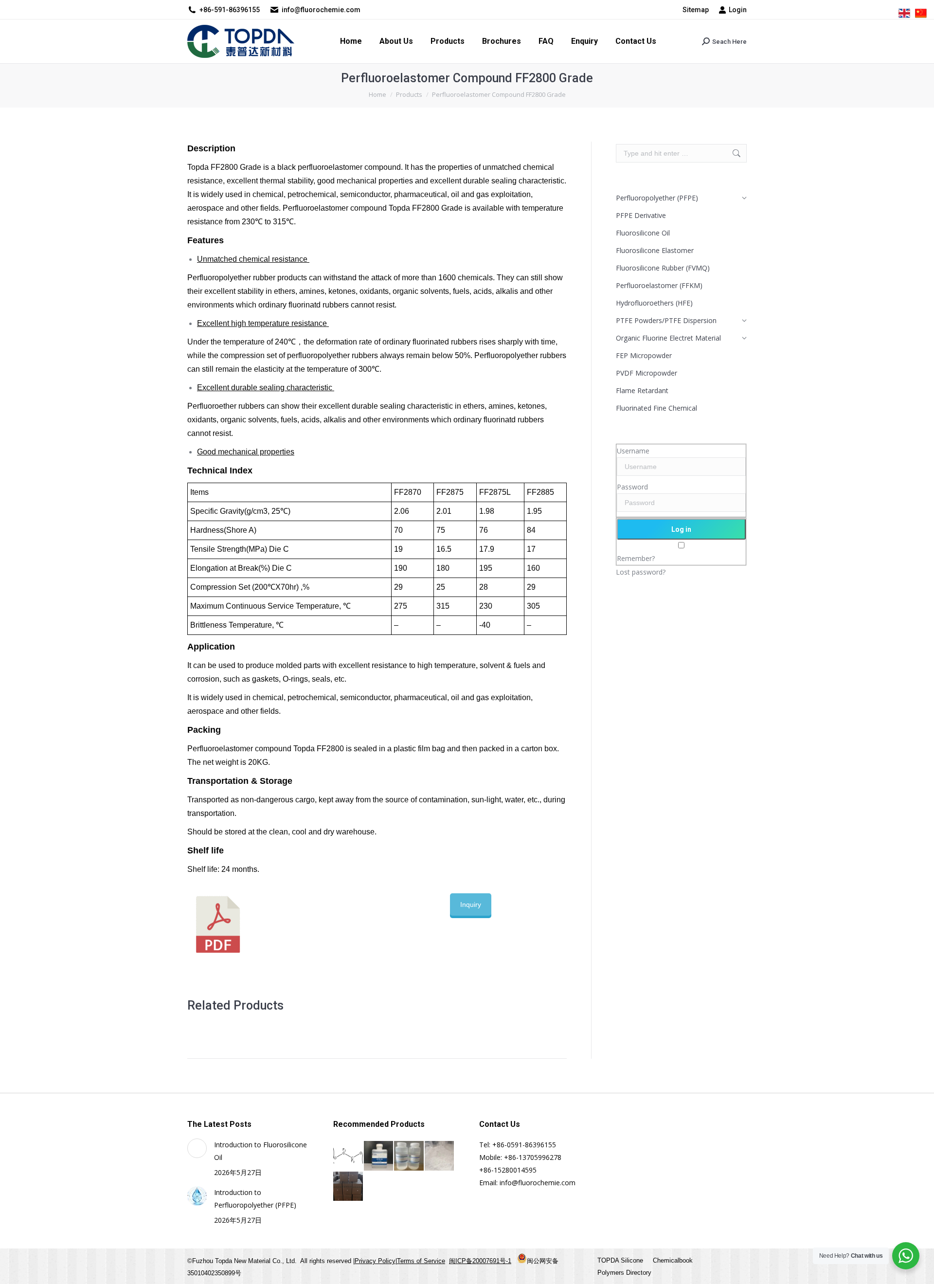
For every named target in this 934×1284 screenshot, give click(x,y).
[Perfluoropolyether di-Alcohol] (348, 1156)
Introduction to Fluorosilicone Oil (260, 1151)
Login (738, 10)
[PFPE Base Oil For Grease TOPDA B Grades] (379, 1156)
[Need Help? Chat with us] (905, 1255)
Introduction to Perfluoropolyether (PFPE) (255, 1199)
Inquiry (470, 904)
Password (632, 486)
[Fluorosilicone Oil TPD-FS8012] (409, 1156)
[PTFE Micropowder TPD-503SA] (348, 1187)
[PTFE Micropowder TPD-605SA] (440, 1156)
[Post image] (197, 1148)
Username (633, 450)
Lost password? (640, 572)
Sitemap (696, 10)
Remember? (636, 558)
